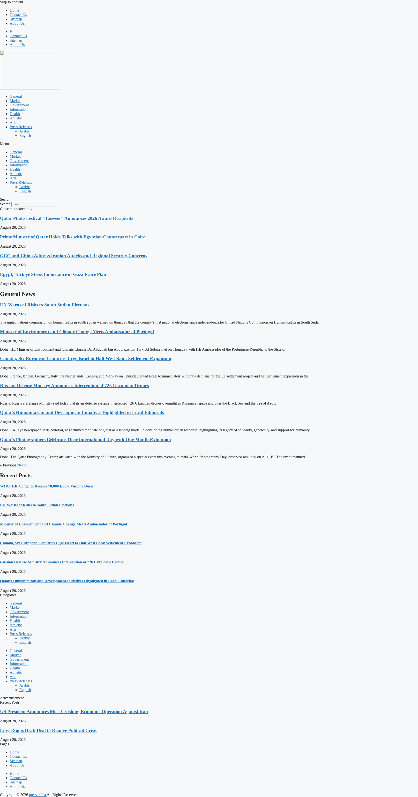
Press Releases (21, 127)
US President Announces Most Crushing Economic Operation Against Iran (74, 711)
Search (5, 204)
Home (14, 10)
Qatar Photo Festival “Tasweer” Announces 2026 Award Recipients (66, 218)
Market (15, 101)
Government (19, 105)
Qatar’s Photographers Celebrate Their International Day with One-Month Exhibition (85, 439)
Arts (13, 122)
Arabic (24, 131)
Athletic (16, 118)
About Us (17, 23)
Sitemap (16, 19)
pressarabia (38, 795)
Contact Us (18, 15)
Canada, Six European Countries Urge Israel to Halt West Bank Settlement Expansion (85, 358)
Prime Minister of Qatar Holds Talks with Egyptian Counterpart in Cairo (73, 236)
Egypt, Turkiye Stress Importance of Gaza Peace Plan (53, 274)
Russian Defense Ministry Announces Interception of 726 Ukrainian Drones (74, 385)
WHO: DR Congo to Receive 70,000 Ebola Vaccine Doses (47, 486)
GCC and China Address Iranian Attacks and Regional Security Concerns (73, 255)
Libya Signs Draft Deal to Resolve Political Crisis (48, 730)
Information (19, 109)
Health (15, 114)
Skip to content (11, 2)
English (25, 135)
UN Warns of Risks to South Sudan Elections (44, 304)
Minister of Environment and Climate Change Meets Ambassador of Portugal (77, 331)
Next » (22, 465)
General (16, 96)
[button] (209, 144)
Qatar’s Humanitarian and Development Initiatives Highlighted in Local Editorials (82, 412)
